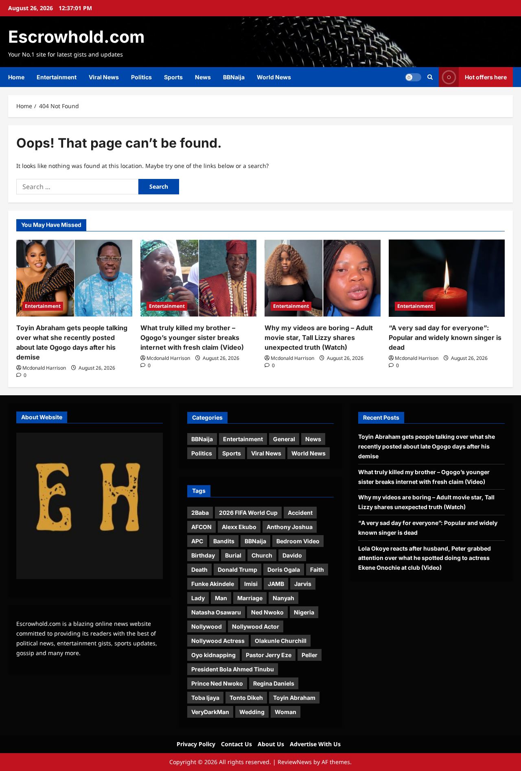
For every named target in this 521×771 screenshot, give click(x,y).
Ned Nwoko (267, 612)
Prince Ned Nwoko (217, 683)
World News (274, 77)
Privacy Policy (196, 744)
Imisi (251, 583)
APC (197, 541)
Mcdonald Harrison (44, 367)
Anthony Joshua (290, 526)
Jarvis (302, 583)
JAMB (276, 583)
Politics (141, 77)
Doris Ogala (283, 569)
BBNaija (234, 77)
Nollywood (206, 626)
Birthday (203, 555)
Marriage (250, 598)
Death (199, 569)
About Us (271, 744)
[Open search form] (430, 77)
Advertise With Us (315, 744)
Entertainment (57, 77)
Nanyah (283, 598)
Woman (285, 711)
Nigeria (304, 612)
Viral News (104, 77)
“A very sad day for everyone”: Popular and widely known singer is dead (445, 337)
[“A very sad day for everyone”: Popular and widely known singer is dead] (447, 278)
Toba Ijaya (205, 697)
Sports (173, 77)
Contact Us (236, 744)
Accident (300, 512)
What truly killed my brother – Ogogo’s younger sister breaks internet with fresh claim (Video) (192, 337)
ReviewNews (295, 762)
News (203, 77)
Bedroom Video (298, 541)
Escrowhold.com (76, 36)
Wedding (252, 711)
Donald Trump (237, 569)
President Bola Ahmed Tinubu (232, 669)
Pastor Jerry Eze (268, 654)
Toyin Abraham (294, 697)
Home (16, 77)
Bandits (223, 541)
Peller (309, 654)
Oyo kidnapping (213, 654)
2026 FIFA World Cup (248, 512)
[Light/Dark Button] (413, 77)
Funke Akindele (212, 583)
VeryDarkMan (210, 711)
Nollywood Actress (218, 640)
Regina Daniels (273, 683)
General (284, 439)
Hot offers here (486, 77)
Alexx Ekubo (239, 526)
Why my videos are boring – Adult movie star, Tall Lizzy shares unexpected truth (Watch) (319, 337)
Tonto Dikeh (246, 697)
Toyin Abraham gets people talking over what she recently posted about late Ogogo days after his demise (426, 446)
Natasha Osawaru (216, 612)
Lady (198, 598)
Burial (233, 555)
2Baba (200, 512)
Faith (317, 569)
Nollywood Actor (255, 626)
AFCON (201, 526)
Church (262, 555)
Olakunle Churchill (280, 640)
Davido (292, 555)
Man (221, 598)
